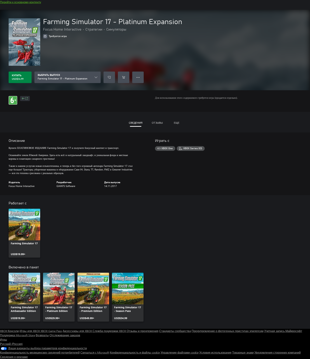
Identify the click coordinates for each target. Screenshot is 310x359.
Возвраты (42, 335)
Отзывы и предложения (142, 331)
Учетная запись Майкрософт (283, 331)
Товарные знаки (243, 352)
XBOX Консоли (9, 331)
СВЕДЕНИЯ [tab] (135, 122)
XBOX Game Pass (51, 331)
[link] (24, 233)
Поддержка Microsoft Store (17, 335)
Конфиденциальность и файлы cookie (135, 352)
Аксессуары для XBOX (78, 331)
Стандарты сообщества (175, 331)
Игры (3, 339)
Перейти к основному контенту (20, 2)
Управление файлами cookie (180, 352)
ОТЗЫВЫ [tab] (157, 122)
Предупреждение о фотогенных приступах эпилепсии (228, 331)
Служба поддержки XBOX (110, 331)
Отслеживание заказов (65, 335)
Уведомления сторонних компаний (277, 352)
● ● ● (138, 77)
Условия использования (215, 352)
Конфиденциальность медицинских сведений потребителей (40, 352)
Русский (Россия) (11, 344)
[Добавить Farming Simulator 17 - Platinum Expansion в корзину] (123, 77)
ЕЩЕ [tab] (176, 122)
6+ (23, 98)
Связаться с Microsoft (94, 352)
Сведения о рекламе (14, 357)
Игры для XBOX (30, 331)
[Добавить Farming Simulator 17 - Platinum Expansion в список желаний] (109, 77)
